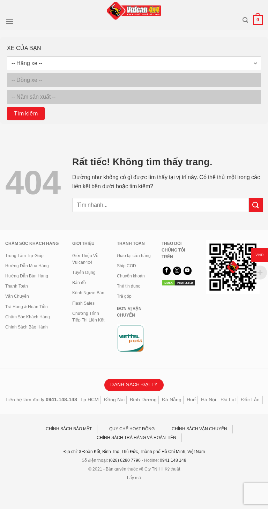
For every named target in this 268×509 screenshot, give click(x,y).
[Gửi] (256, 205)
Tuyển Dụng (84, 272)
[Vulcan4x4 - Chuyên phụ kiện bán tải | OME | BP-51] (134, 11)
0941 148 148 (173, 460)
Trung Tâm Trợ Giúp (24, 255)
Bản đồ (79, 282)
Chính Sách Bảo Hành (26, 327)
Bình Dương (143, 399)
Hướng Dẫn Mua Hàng (27, 265)
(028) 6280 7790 (125, 460)
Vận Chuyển (17, 296)
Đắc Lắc (250, 399)
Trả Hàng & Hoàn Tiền (26, 306)
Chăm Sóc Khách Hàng (27, 316)
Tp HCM (89, 399)
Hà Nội (208, 399)
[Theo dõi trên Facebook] (166, 271)
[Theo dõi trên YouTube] (187, 271)
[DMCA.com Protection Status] (179, 282)
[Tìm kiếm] (245, 20)
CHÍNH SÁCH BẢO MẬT (69, 428)
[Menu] (9, 21)
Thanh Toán (16, 286)
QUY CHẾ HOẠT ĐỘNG (132, 428)
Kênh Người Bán (88, 292)
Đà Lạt (228, 399)
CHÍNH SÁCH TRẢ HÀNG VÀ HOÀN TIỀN (136, 437)
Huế (191, 399)
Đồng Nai (114, 399)
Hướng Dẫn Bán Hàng (26, 276)
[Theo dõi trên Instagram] (177, 271)
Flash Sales (83, 303)
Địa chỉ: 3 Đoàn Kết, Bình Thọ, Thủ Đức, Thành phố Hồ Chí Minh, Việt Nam (134, 451)
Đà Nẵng (171, 399)
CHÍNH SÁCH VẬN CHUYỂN (199, 428)
